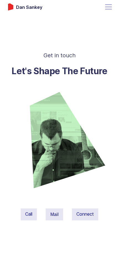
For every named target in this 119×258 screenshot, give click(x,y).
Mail (54, 214)
